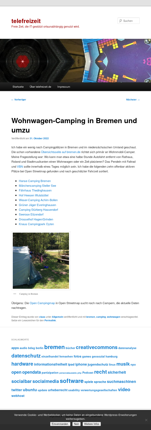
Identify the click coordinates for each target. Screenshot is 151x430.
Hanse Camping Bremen (35, 181)
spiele (88, 381)
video (124, 389)
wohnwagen (113, 317)
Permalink (50, 320)
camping (101, 317)
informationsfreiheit (50, 364)
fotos (77, 356)
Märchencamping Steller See (37, 185)
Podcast (87, 372)
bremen (90, 317)
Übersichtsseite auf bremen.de (60, 152)
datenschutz (26, 355)
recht (100, 371)
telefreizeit (26, 20)
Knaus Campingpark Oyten (36, 224)
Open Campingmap (42, 303)
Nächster (133, 99)
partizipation (50, 372)
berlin (39, 348)
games (86, 356)
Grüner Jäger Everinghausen (37, 205)
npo (133, 364)
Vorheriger (18, 99)
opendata (31, 372)
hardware (22, 363)
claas (42, 317)
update (42, 390)
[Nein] (146, 420)
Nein (76, 424)
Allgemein (57, 317)
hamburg (112, 356)
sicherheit (117, 372)
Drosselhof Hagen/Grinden (36, 219)
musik (123, 363)
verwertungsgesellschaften (99, 390)
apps (15, 347)
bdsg (31, 348)
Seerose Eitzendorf (31, 214)
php (79, 372)
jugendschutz (98, 364)
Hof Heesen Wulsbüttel (33, 195)
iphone (81, 364)
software (72, 380)
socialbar (21, 381)
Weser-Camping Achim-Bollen (38, 200)
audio (23, 348)
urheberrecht (57, 390)
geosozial (98, 356)
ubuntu (30, 389)
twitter (16, 389)
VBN (20, 166)
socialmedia (45, 381)
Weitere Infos (91, 424)
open (16, 372)
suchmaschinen (121, 381)
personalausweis (68, 372)
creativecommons (97, 347)
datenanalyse (127, 348)
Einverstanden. (60, 424)
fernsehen (66, 356)
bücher (70, 348)
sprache (100, 381)
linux (112, 364)
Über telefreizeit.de (40, 86)
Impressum (63, 86)
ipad (71, 364)
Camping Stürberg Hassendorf (38, 209)
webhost (17, 395)
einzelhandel (50, 356)
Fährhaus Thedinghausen (35, 190)
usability (74, 390)
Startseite (18, 86)
